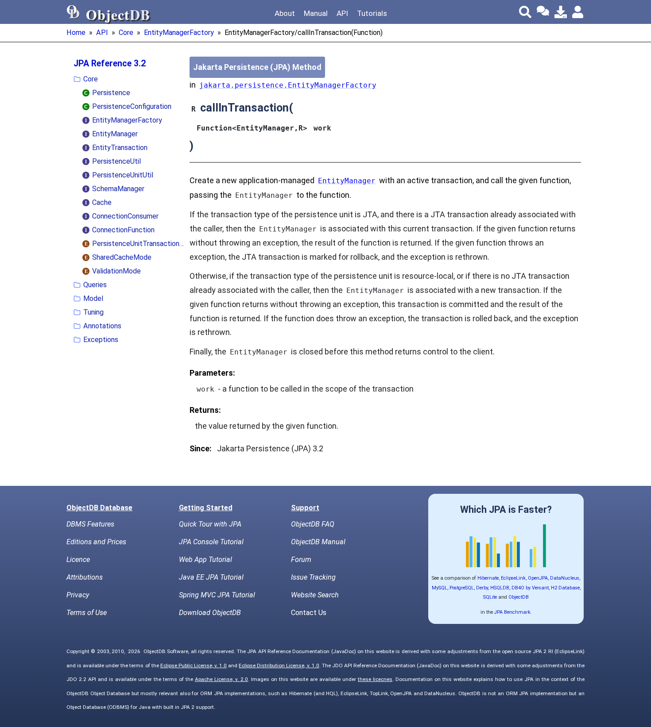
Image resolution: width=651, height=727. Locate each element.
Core (126, 32)
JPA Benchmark (512, 612)
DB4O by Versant (530, 588)
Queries (95, 285)
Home (75, 32)
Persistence (111, 92)
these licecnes (375, 679)
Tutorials (372, 13)
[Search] (525, 12)
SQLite (490, 597)
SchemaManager (118, 189)
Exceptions (100, 339)
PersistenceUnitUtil (122, 175)
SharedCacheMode (121, 257)
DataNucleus (564, 578)
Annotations (102, 326)
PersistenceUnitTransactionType (139, 243)
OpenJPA (538, 578)
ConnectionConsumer (125, 216)
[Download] (560, 12)
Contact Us (308, 612)
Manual (316, 13)
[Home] (73, 12)
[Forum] (543, 12)
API (342, 13)
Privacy (77, 595)
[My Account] (578, 12)
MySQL (439, 588)
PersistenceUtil (116, 161)
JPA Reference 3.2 (110, 63)
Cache (102, 202)
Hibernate (488, 578)
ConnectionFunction (123, 230)
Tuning (93, 312)
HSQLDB (499, 588)
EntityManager (115, 134)
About (285, 13)
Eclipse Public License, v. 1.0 (193, 665)
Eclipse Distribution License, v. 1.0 (279, 665)
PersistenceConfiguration (131, 106)
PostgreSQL (462, 588)
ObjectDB (518, 597)
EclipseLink (513, 578)
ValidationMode (116, 271)
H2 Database (565, 588)
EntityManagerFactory (179, 32)
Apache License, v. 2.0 (221, 679)
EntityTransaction (119, 147)
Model (93, 298)
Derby (482, 588)
